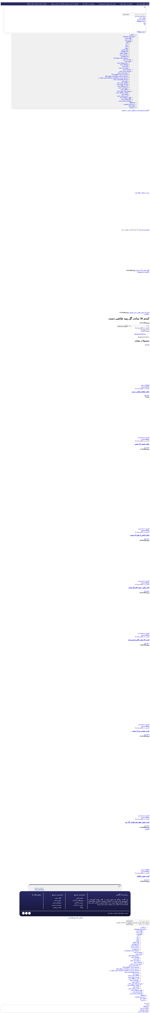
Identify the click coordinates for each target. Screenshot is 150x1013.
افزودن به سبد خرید (122, 326)
